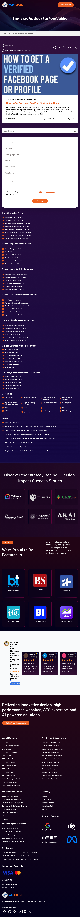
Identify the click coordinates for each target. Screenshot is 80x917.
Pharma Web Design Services (12, 835)
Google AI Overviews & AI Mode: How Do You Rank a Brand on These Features (31, 451)
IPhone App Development (50, 769)
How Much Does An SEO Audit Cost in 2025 (19, 443)
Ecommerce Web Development (12, 803)
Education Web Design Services (12, 838)
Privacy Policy (46, 799)
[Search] (75, 131)
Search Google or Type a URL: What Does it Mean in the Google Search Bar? (30, 438)
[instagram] (9, 911)
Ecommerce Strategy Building (12, 799)
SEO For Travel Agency (10, 769)
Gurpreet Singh (33, 654)
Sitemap (44, 809)
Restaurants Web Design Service (13, 841)
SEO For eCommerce (9, 762)
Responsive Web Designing (51, 742)
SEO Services (6, 742)
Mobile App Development (50, 765)
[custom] (59, 47)
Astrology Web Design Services (12, 831)
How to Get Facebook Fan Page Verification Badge (33, 103)
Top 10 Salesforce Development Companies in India (22, 447)
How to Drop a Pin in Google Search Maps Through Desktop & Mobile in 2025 (30, 426)
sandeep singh (72, 654)
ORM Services (7, 755)
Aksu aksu (52, 654)
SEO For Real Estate (9, 759)
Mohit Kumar (10, 118)
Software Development (49, 779)
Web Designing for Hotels (10, 828)
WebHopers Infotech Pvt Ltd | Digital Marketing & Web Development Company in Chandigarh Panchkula (15, 655)
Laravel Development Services (52, 775)
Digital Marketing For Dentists (12, 779)
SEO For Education (8, 775)
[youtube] (19, 911)
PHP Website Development (50, 752)
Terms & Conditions (48, 803)
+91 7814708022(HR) (9, 888)
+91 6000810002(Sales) (10, 884)
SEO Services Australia (9, 752)
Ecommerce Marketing (9, 809)
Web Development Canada (50, 762)
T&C (40, 192)
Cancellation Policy (48, 806)
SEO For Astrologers (9, 765)
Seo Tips (5, 819)
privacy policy (50, 192)
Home (4, 33)
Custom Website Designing (50, 746)
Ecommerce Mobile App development (14, 806)
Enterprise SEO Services (10, 782)
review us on (16, 684)
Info (3, 816)
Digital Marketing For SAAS (11, 785)
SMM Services (7, 749)
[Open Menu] (50, 4)
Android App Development (50, 772)
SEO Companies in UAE (12, 422)
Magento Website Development (52, 755)
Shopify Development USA (10, 812)
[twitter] (30, 911)
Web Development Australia (51, 759)
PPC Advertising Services (10, 746)
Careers (44, 796)
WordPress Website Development (53, 749)
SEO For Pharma (7, 772)
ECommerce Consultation (10, 796)
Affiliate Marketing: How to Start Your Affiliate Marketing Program (26, 430)
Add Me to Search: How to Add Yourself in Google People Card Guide (27, 434)
